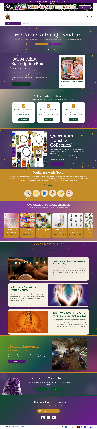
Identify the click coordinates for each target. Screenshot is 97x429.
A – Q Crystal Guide (41, 389)
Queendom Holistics (12, 426)
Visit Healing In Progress (17, 361)
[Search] (23, 23)
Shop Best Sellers (23, 119)
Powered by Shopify (20, 426)
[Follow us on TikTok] (54, 417)
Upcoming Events (56, 43)
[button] (91, 16)
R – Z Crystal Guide (55, 389)
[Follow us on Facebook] (48, 417)
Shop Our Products (41, 43)
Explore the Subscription (20, 84)
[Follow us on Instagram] (43, 417)
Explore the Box (48, 119)
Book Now (55, 277)
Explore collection (57, 164)
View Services (73, 119)
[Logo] (8, 16)
